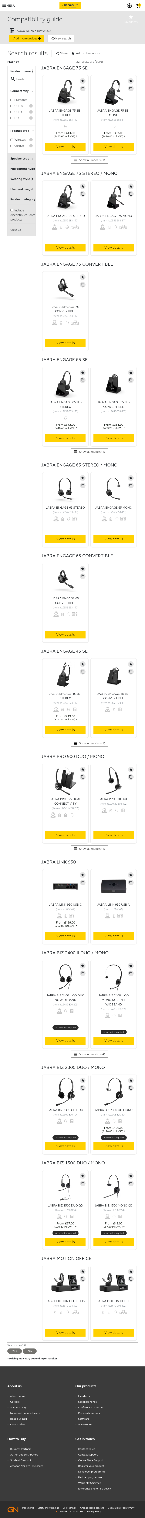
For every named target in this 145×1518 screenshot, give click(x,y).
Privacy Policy (94, 1511)
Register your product (91, 1466)
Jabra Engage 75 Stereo (65, 216)
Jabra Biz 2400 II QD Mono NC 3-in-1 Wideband (114, 1000)
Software (83, 1418)
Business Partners (20, 1449)
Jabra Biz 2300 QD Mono (114, 1110)
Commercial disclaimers (71, 1511)
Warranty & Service (89, 1483)
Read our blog (18, 1418)
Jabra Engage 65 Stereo (65, 507)
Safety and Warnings (48, 1507)
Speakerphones (87, 1401)
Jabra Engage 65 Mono (113, 507)
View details (65, 147)
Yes (14, 1351)
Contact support (88, 1454)
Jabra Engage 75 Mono (113, 216)
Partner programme (90, 1477)
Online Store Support (90, 1460)
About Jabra (17, 1396)
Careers (14, 1401)
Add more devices (27, 38)
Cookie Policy (69, 1507)
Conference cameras (90, 1407)
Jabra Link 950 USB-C (65, 904)
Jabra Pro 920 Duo (113, 799)
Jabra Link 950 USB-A (113, 904)
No (30, 1351)
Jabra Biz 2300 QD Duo (65, 1110)
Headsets (84, 1396)
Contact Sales (86, 1449)
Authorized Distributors (24, 1454)
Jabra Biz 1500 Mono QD (114, 1205)
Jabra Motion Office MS (65, 1301)
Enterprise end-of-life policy (94, 1488)
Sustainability (18, 1407)
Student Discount (20, 1460)
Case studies (17, 1424)
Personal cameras (89, 1413)
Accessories (85, 1424)
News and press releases (24, 1413)
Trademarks (28, 1507)
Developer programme (92, 1471)
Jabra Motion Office (113, 1301)
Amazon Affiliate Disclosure (26, 1466)
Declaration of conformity (121, 1507)
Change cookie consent (92, 1507)
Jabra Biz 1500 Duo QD (65, 1205)
